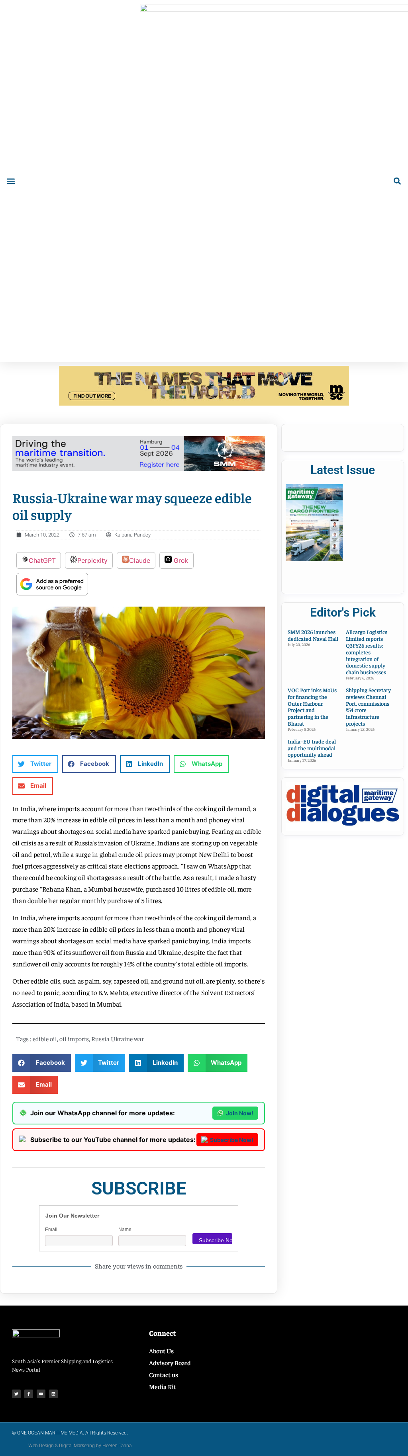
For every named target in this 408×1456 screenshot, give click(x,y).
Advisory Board (170, 1362)
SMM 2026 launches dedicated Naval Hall (313, 635)
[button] (10, 180)
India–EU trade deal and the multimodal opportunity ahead (312, 748)
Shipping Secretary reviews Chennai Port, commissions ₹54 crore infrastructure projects (368, 706)
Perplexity (92, 560)
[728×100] (204, 403)
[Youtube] (41, 1394)
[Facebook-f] (28, 1394)
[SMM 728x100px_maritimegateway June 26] (138, 468)
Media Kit (162, 1386)
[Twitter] (16, 1394)
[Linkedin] (53, 1394)
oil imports (74, 1038)
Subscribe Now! (231, 1139)
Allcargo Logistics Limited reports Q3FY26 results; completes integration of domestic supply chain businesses (366, 651)
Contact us (163, 1374)
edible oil (45, 1038)
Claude (139, 560)
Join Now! (239, 1113)
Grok (180, 560)
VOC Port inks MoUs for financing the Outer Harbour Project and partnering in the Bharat (312, 706)
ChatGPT (42, 560)
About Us (161, 1351)
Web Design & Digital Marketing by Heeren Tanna (79, 1445)
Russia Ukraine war (117, 1038)
